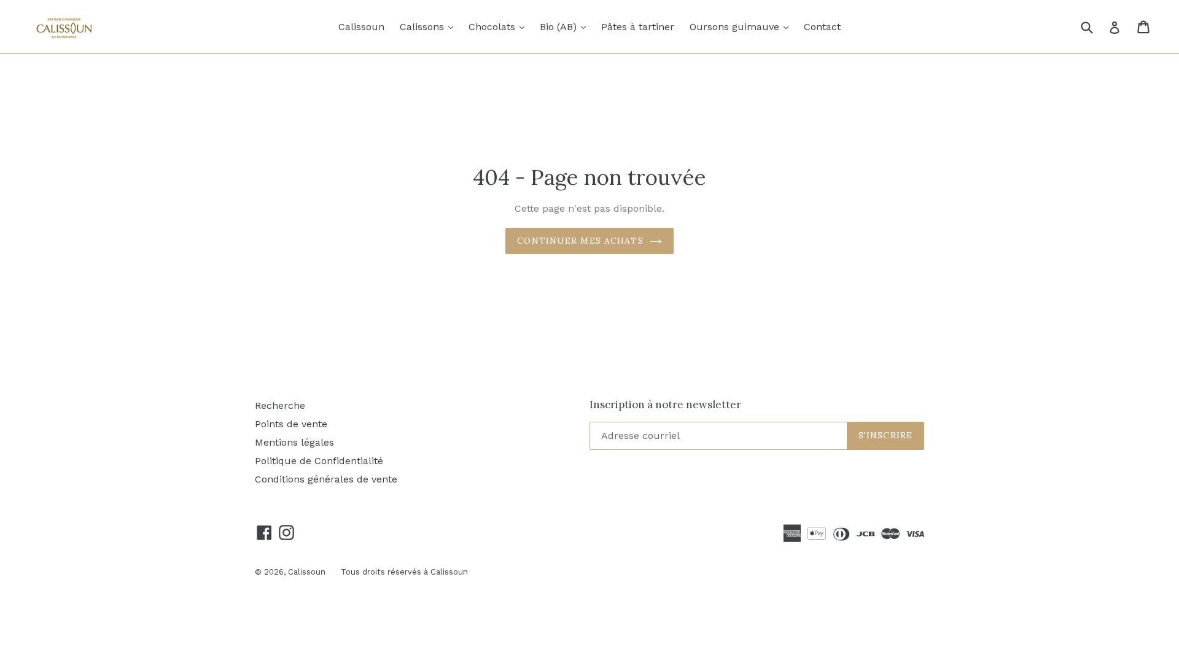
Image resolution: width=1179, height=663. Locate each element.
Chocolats (500, 26)
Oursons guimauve (742, 26)
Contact (822, 27)
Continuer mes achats (580, 240)
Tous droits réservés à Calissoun (404, 571)
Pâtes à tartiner (637, 27)
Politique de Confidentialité (319, 461)
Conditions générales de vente (326, 479)
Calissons (429, 26)
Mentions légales (294, 442)
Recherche (280, 405)
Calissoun (361, 27)
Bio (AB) (566, 26)
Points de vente (291, 424)
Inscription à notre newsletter (665, 404)
